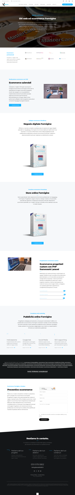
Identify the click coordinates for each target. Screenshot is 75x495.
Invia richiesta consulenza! (37, 371)
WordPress (27, 130)
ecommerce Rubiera (67, 365)
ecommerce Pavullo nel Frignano (54, 365)
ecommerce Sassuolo (12, 367)
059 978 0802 (37, 464)
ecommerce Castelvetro (20, 364)
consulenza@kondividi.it (16, 1)
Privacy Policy (34, 474)
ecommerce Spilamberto (50, 367)
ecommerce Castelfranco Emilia (56, 362)
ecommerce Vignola (63, 367)
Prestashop (54, 197)
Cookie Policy (41, 474)
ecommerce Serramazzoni (37, 367)
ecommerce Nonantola (39, 365)
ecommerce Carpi (43, 362)
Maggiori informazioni (10, 347)
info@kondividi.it (37, 467)
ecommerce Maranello (60, 364)
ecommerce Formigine (48, 364)
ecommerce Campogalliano (31, 362)
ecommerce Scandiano (24, 367)
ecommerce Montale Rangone (26, 365)
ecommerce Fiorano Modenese (34, 364)
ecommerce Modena (13, 365)
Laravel (41, 275)
